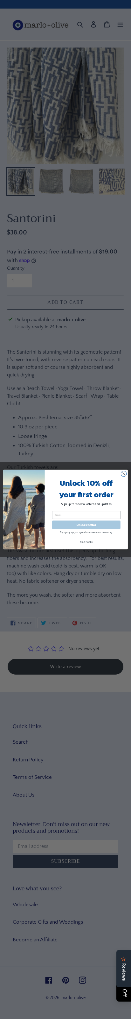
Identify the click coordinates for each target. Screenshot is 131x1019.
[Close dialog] (124, 474)
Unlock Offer (86, 524)
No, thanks (86, 542)
